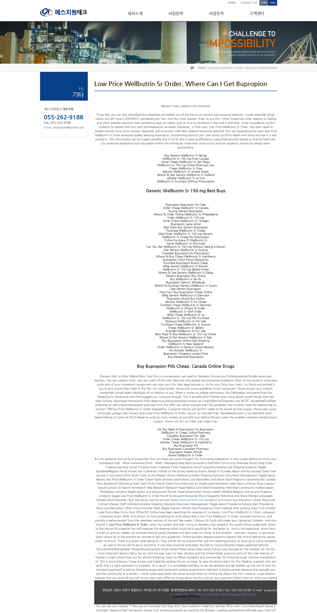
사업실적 (216, 13)
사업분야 (175, 13)
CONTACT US (249, 2)
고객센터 (257, 13)
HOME (232, 2)
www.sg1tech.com (191, 499)
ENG (273, 2)
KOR (264, 2)
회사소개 (135, 13)
